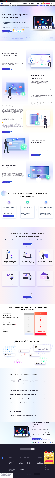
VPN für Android (21, 463)
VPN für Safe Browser (22, 468)
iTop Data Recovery (11, 464)
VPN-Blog (28, 461)
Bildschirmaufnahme (30, 464)
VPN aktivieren (39, 462)
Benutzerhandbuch (39, 461)
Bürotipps (28, 462)
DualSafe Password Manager (13, 468)
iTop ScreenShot (11, 463)
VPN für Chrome (21, 464)
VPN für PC (20, 461)
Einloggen (52, 3)
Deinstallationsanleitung (40, 463)
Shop (42, 3)
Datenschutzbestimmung (6, 475)
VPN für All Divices (21, 469)
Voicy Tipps (28, 463)
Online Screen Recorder (12, 469)
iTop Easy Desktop (11, 461)
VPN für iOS (20, 462)
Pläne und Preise (11, 470)
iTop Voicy (10, 462)
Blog (16, 5)
